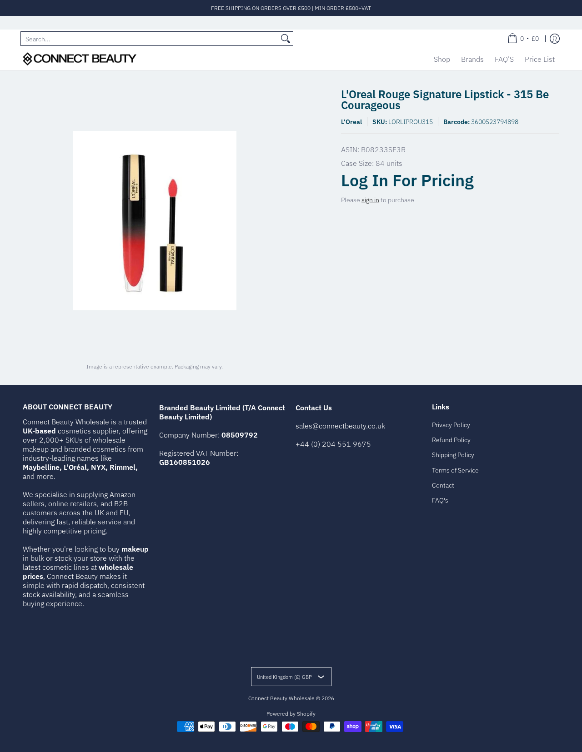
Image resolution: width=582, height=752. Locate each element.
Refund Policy (451, 440)
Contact (443, 485)
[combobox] (149, 38)
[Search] (285, 38)
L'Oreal (351, 122)
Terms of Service (455, 470)
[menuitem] (523, 39)
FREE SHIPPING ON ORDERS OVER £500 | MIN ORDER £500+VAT (291, 8)
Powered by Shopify (291, 713)
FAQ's (440, 500)
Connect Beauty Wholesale (281, 698)
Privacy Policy (451, 425)
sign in (370, 200)
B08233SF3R (383, 149)
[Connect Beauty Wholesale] (79, 59)
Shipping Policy (453, 455)
